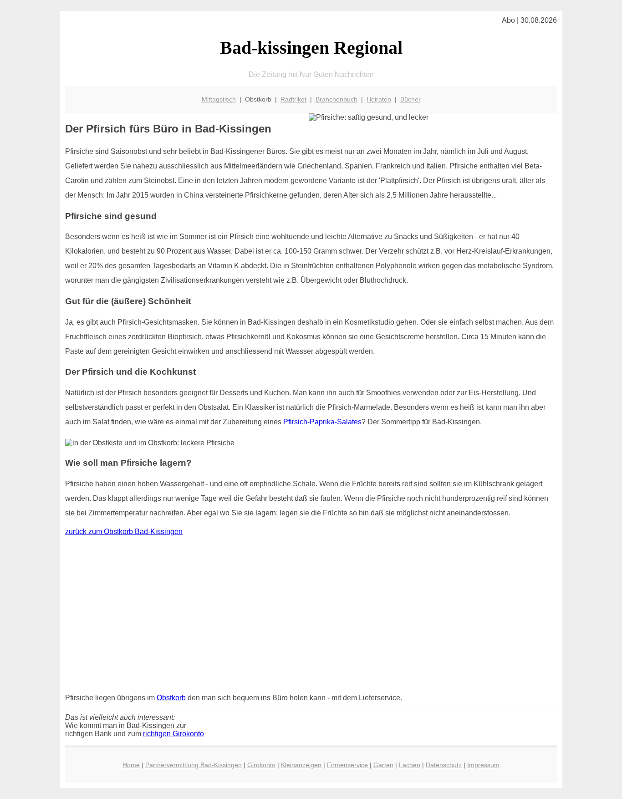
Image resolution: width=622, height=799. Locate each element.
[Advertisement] (311, 615)
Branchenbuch (336, 99)
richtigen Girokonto (173, 734)
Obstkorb (171, 698)
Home (131, 764)
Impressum (483, 764)
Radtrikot (293, 99)
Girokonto (261, 764)
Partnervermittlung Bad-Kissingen (193, 764)
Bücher (410, 99)
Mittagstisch (219, 99)
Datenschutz (444, 764)
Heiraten (379, 99)
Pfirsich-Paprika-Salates (322, 422)
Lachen (409, 764)
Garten (383, 764)
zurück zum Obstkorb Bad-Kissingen (124, 531)
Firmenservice (347, 764)
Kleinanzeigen (301, 764)
